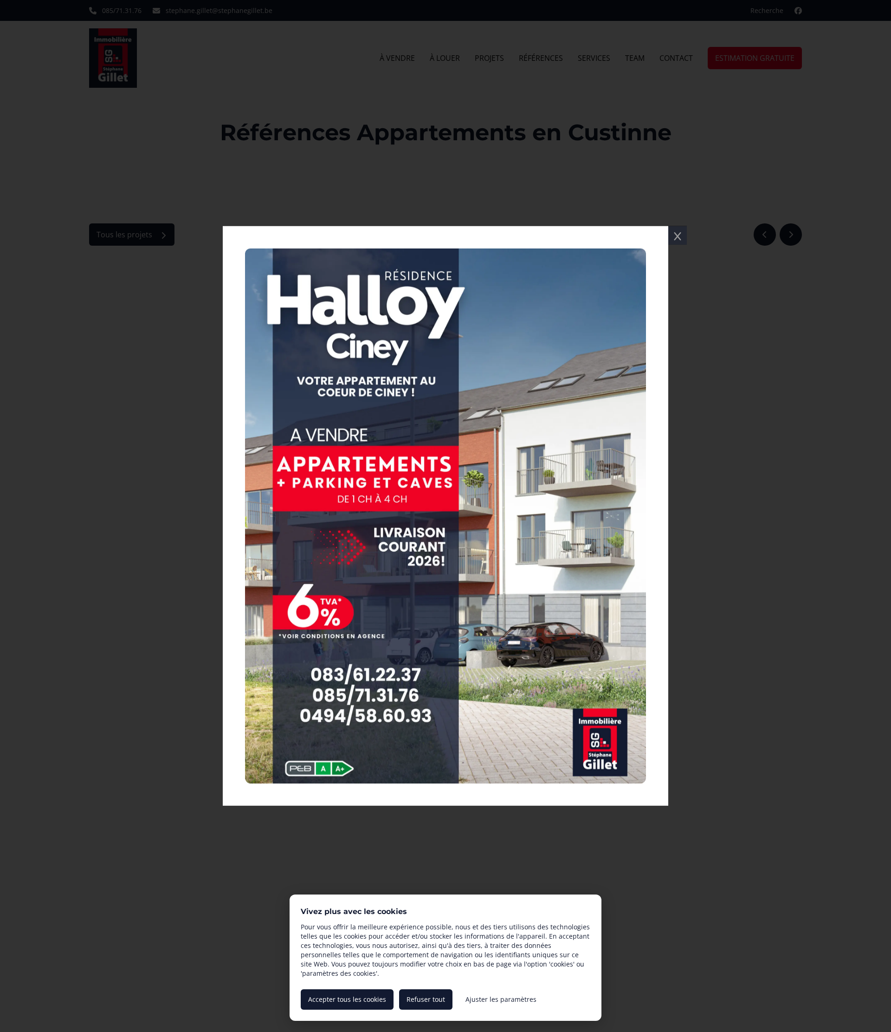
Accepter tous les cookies (347, 999)
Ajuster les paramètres (500, 999)
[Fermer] (677, 235)
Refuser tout (426, 999)
